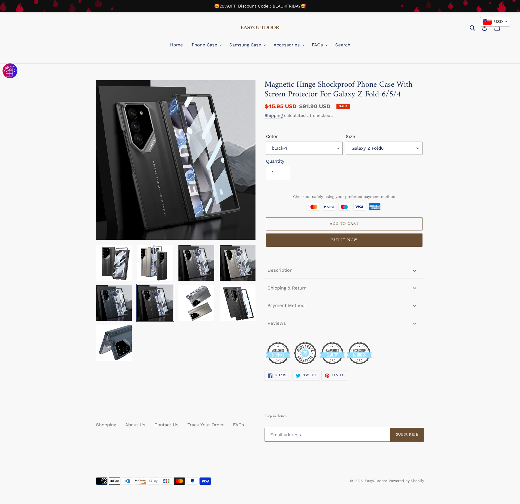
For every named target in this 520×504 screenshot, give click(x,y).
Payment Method (286, 305)
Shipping (274, 115)
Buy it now (344, 239)
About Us (135, 424)
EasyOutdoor (376, 481)
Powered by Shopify (406, 481)
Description (280, 270)
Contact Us (166, 424)
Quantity (275, 161)
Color (272, 136)
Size (350, 136)
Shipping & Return (287, 288)
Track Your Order (205, 424)
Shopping (106, 424)
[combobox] (495, 22)
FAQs (238, 424)
